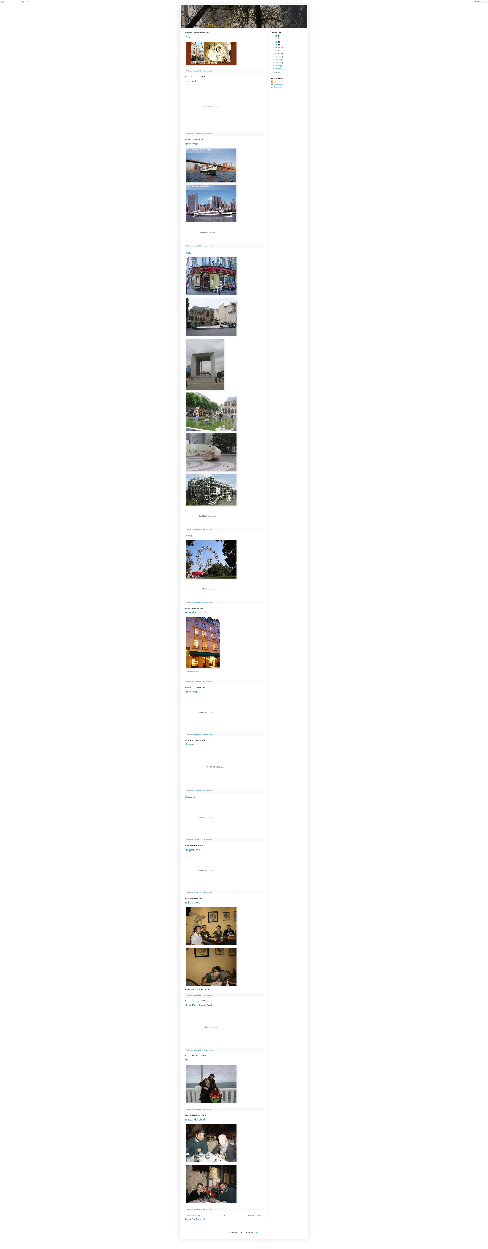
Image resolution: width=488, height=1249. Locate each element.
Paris (188, 37)
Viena (188, 536)
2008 (276, 72)
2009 (276, 45)
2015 (276, 36)
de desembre (280, 48)
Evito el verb (192, 902)
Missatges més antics (255, 1215)
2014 (276, 39)
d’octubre (278, 54)
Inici (224, 1215)
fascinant (190, 81)
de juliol (278, 60)
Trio (187, 1060)
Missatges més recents (193, 1215)
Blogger (256, 1233)
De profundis (193, 850)
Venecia (190, 797)
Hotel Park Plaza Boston (200, 1005)
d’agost (278, 57)
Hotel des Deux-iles (197, 612)
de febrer (278, 69)
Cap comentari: (207, 71)
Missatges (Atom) (201, 1219)
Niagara (190, 744)
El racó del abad (195, 1119)
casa (275, 81)
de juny (278, 63)
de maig (278, 66)
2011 (276, 42)
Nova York (191, 144)
